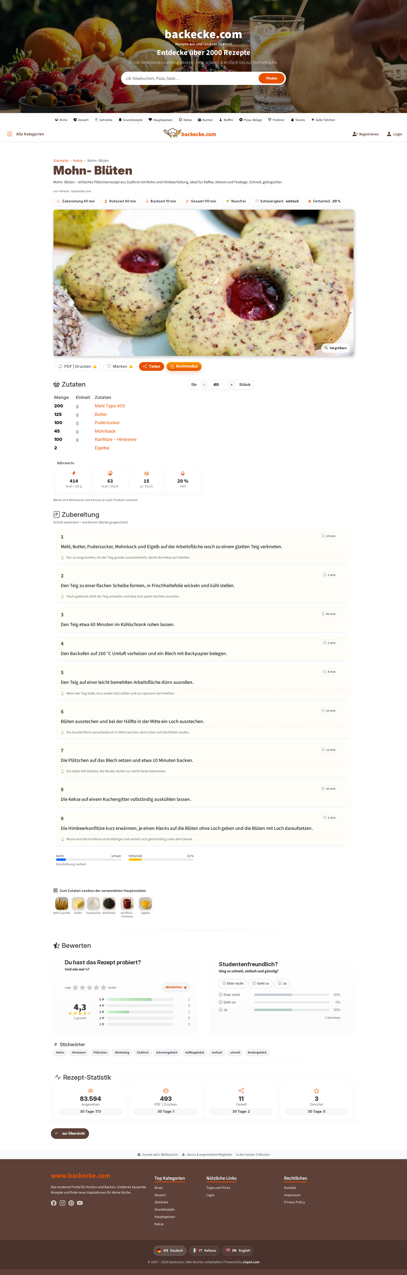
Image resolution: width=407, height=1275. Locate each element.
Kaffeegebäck (194, 1052)
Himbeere (79, 1052)
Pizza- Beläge (253, 120)
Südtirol (143, 1052)
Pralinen (279, 120)
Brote (63, 120)
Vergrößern (338, 348)
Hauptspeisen (163, 120)
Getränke (105, 120)
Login (210, 1195)
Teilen (154, 366)
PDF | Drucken (77, 366)
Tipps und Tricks (218, 1187)
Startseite (61, 160)
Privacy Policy (294, 1202)
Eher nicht (235, 983)
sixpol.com (251, 1262)
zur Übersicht (73, 1133)
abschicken (174, 987)
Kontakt (290, 1187)
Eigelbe (102, 447)
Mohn (60, 1052)
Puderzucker (107, 422)
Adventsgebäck (167, 1052)
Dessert (83, 120)
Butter (101, 414)
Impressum (292, 1195)
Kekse (187, 120)
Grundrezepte (132, 120)
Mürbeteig (122, 1052)
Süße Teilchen (325, 120)
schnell (235, 1052)
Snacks (300, 120)
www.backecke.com (80, 1175)
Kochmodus (186, 366)
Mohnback (105, 431)
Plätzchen (100, 1052)
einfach (217, 1052)
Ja (284, 983)
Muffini (228, 120)
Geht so (263, 983)
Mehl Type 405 (110, 405)
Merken (120, 366)
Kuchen (207, 120)
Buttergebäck (257, 1052)
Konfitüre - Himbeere (116, 439)
